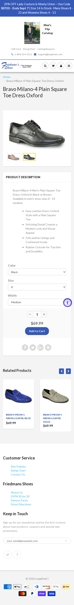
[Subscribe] (66, 541)
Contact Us (18, 474)
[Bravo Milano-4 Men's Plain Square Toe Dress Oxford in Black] (37, 132)
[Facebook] (17, 555)
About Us (17, 492)
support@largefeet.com (50, 54)
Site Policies (18, 466)
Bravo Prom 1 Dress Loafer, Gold (52, 418)
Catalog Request (45, 48)
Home (6, 77)
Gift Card (16, 48)
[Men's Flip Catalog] (32, 32)
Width (12, 295)
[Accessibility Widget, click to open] (67, 302)
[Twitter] (8, 555)
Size (11, 280)
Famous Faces (19, 500)
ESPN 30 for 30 (20, 496)
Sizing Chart (29, 48)
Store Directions (21, 504)
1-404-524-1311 (23, 54)
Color (12, 265)
